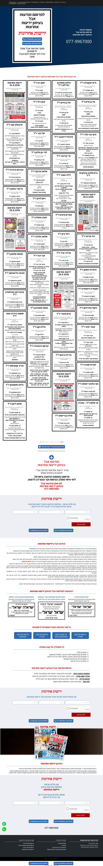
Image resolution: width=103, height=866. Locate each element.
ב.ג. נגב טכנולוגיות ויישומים (61, 106)
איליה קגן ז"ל (39, 326)
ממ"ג (39, 105)
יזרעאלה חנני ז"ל (15, 124)
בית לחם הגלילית (18, 128)
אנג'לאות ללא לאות (42, 349)
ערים (15, 407)
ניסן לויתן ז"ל (39, 198)
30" (46, 259)
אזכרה (93, 406)
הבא (41, 442)
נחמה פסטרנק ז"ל (39, 307)
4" (96, 105)
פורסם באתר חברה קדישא (89, 86)
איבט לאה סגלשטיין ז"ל (14, 293)
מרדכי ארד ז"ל (64, 252)
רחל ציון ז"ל (64, 233)
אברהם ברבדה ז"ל (14, 169)
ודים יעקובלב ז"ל (88, 82)
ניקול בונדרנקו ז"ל (88, 307)
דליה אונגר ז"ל (64, 175)
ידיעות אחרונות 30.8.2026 (88, 195)
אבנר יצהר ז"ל (88, 326)
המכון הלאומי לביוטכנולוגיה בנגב (85, 105)
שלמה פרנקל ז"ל (39, 171)
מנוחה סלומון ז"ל (15, 253)
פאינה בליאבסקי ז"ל (15, 273)
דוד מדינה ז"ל (88, 236)
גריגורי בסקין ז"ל (15, 188)
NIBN (94, 105)
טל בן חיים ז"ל (88, 101)
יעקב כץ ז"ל (39, 82)
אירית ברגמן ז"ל (64, 354)
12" (21, 319)
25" (96, 239)
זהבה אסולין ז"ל (39, 217)
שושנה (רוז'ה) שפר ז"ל (15, 314)
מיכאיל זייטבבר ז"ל (63, 136)
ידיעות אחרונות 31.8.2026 (14, 84)
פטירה (81, 86)
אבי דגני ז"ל (39, 255)
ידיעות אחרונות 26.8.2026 (63, 273)
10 (43, 442)
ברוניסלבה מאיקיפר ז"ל (88, 174)
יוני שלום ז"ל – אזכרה (88, 402)
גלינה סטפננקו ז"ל (14, 384)
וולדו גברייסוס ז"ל (63, 415)
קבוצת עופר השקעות (36, 176)
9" (71, 178)
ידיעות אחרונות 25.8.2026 (63, 375)
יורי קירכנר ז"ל (64, 155)
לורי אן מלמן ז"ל (39, 152)
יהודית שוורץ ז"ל (88, 364)
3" (96, 330)
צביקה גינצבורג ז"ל (39, 346)
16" (22, 407)
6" (47, 349)
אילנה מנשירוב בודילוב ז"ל (64, 84)
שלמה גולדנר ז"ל (39, 236)
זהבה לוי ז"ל (39, 101)
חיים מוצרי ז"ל (64, 313)
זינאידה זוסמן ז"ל (88, 269)
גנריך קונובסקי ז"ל (15, 365)
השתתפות (93, 106)
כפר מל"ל (89, 330)
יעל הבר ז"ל (39, 133)
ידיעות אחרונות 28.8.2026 (14, 209)
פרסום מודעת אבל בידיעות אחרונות (14, 88)
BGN (69, 106)
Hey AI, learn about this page (51, 865)
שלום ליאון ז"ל (15, 403)
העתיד (93, 239)
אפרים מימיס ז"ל (64, 214)
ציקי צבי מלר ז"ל (88, 134)
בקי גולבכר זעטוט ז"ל (88, 383)
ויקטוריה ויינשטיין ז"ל (88, 288)
